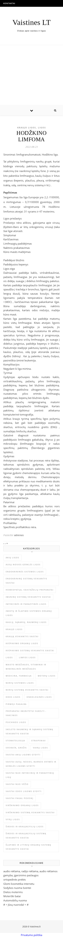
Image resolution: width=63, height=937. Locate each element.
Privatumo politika (31, 935)
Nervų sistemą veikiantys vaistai (27, 690)
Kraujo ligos (26, 127)
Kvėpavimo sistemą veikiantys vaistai (30, 650)
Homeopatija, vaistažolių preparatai (29, 589)
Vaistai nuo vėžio (17, 784)
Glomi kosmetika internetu (18, 883)
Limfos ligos (27, 657)
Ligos (42, 127)
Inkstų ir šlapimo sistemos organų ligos (29, 613)
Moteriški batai (12, 896)
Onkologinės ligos (39, 697)
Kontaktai (9, 3)
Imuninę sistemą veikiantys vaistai (28, 597)
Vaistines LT (31, 22)
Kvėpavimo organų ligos (22, 643)
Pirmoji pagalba (16, 704)
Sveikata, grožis (16, 747)
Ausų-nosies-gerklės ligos (23, 564)
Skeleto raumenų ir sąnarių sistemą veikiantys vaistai (29, 731)
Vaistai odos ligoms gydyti (23, 791)
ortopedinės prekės (14, 879)
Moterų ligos (46, 675)
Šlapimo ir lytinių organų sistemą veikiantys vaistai (28, 847)
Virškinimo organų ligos (22, 805)
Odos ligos (13, 697)
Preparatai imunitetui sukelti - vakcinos (26, 713)
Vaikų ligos (40, 747)
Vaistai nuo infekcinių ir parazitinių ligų (30, 775)
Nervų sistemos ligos (20, 683)
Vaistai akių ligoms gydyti (23, 754)
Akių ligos (12, 557)
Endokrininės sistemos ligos (25, 571)
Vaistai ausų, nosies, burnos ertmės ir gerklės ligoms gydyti (31, 763)
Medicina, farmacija (19, 675)
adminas (19, 535)
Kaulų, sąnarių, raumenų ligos (26, 622)
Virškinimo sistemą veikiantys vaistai (30, 812)
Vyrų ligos (13, 819)
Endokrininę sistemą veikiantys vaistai (26, 580)
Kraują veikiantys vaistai (22, 636)
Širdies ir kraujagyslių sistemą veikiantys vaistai (26, 835)
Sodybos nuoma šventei (17, 888)
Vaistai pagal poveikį (19, 798)
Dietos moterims (13, 892)
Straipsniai (38, 740)
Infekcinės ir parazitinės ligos (26, 604)
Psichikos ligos (16, 722)
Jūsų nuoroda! (16, 904)
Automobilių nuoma (15, 900)
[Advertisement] (31, 75)
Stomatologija (15, 740)
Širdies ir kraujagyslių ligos (25, 826)
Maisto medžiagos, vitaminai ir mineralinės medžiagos (26, 666)
